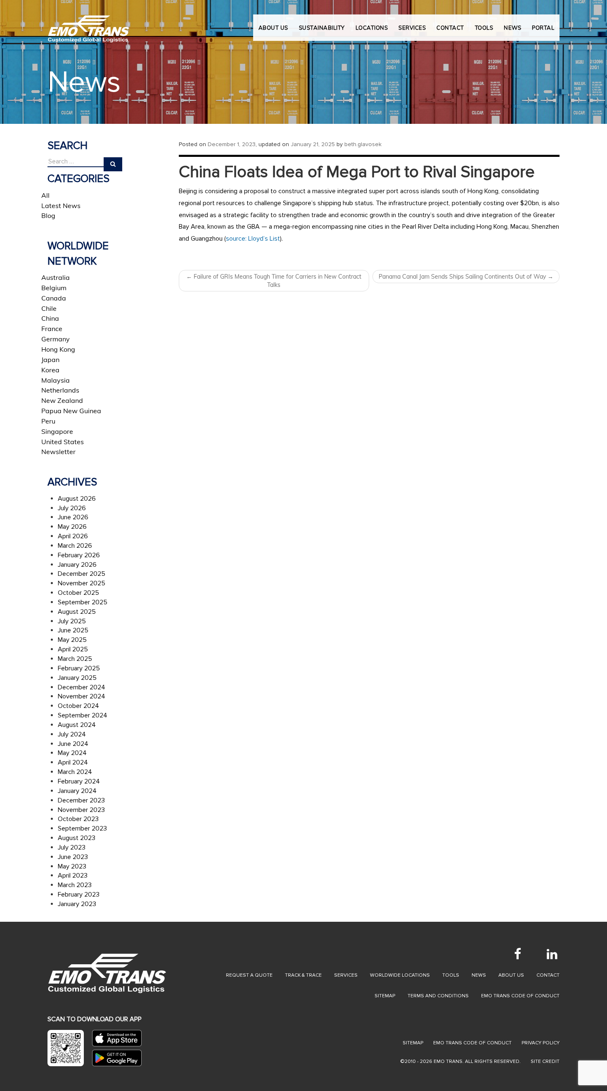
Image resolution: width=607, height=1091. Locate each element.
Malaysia (55, 380)
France (51, 328)
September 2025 (82, 602)
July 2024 (72, 734)
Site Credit (545, 1061)
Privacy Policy (541, 1043)
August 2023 (76, 838)
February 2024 (79, 781)
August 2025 (77, 612)
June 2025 (73, 630)
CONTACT (450, 27)
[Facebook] (517, 954)
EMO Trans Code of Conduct (520, 996)
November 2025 (81, 583)
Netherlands (60, 390)
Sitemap (385, 996)
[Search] (113, 164)
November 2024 (81, 696)
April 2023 (73, 875)
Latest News (61, 205)
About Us (273, 27)
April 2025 (73, 649)
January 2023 (77, 904)
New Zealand (62, 400)
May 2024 (72, 753)
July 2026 (72, 508)
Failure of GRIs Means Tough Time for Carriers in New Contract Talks (273, 281)
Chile (49, 308)
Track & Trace (303, 975)
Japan (50, 359)
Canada (53, 298)
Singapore (57, 431)
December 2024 (81, 687)
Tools (450, 975)
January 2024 (77, 791)
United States (62, 442)
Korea (50, 370)
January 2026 (77, 565)
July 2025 (72, 621)
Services (346, 975)
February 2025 (79, 668)
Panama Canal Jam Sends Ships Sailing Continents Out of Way (466, 276)
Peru (48, 421)
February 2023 (79, 894)
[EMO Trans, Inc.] (88, 24)
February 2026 (79, 555)
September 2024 (82, 715)
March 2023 (75, 885)
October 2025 (78, 593)
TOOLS (484, 27)
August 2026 (77, 499)
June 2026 (73, 517)
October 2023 (78, 819)
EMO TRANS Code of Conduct (472, 1043)
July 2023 (71, 847)
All (45, 195)
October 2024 (78, 706)
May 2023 (72, 866)
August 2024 (77, 725)
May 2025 (72, 640)
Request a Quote (249, 975)
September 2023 (82, 828)
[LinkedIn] (552, 954)
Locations (372, 27)
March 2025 (75, 659)
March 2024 (75, 772)
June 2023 (73, 857)
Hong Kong (58, 349)
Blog (48, 215)
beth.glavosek (363, 144)
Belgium (53, 288)
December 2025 (81, 574)
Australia (55, 277)
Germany (55, 339)
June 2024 (73, 744)
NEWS (512, 27)
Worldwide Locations (400, 975)
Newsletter (58, 451)
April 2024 (73, 762)
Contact (548, 975)
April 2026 (73, 536)
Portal (543, 27)
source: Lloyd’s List (253, 238)
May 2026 (72, 527)
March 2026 (75, 546)
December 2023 (81, 800)
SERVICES (412, 27)
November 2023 (81, 810)
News (479, 975)
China (50, 318)
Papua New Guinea (71, 411)
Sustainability (322, 27)
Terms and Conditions (438, 996)
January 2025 (77, 678)
